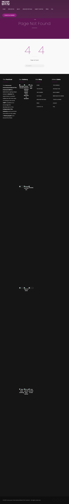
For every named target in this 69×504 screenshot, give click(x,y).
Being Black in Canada (58, 96)
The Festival (40, 88)
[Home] (5, 3)
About (18, 9)
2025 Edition (11, 9)
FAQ (52, 9)
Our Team (39, 96)
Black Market (56, 92)
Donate (55, 103)
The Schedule (56, 85)
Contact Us (40, 106)
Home (4, 9)
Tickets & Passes (9, 15)
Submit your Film (39, 9)
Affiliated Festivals (27, 9)
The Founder (40, 92)
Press (47, 9)
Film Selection (56, 88)
